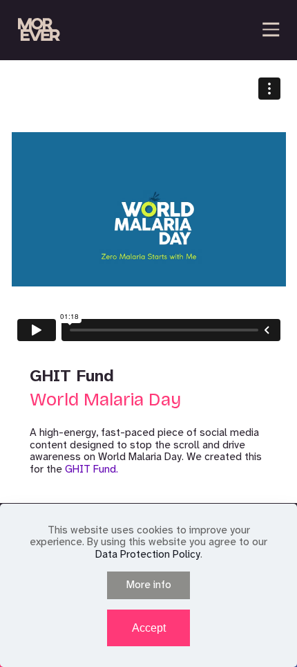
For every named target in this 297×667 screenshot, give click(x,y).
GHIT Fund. (91, 469)
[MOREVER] (38, 29)
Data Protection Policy (147, 554)
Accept (149, 628)
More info (148, 585)
